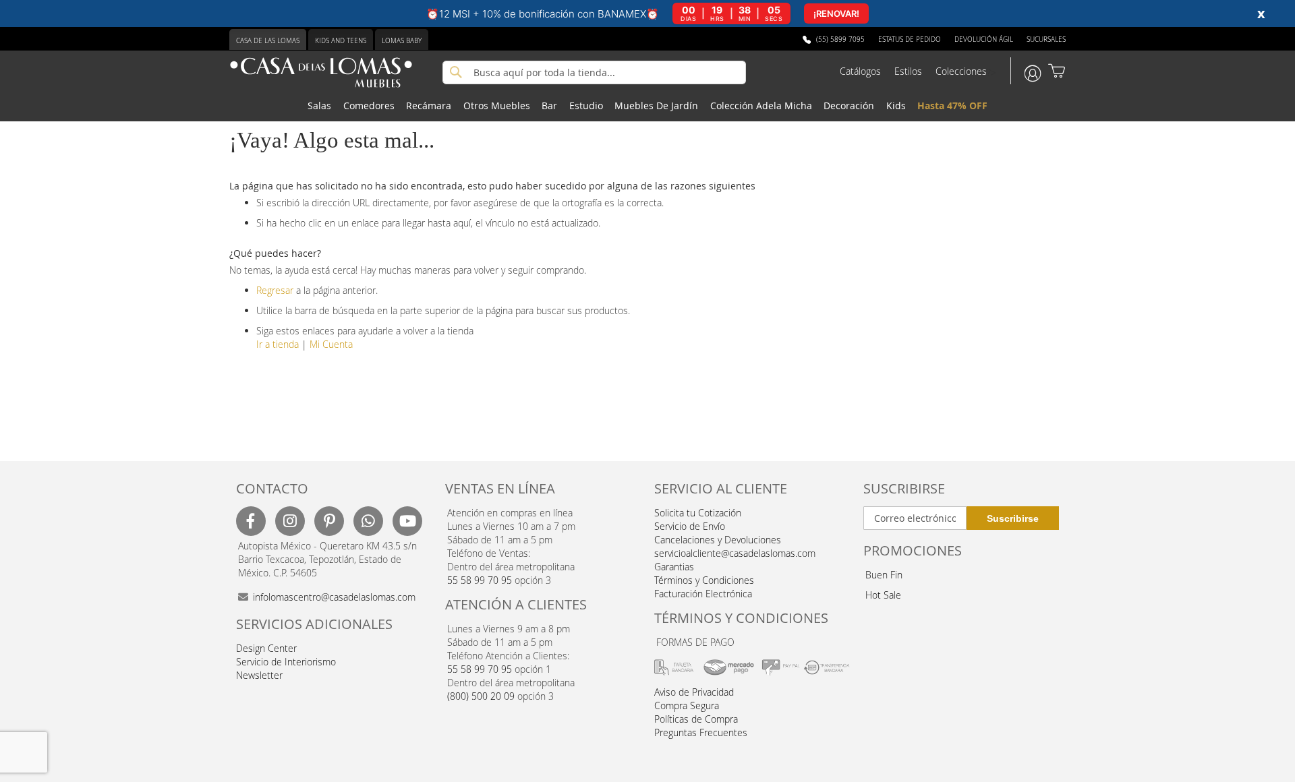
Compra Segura (686, 705)
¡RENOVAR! (836, 13)
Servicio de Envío (689, 526)
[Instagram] (290, 521)
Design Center (266, 648)
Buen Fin (883, 574)
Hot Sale (883, 595)
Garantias (674, 566)
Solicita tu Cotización (697, 512)
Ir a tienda (277, 344)
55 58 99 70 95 (479, 580)
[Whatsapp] (368, 521)
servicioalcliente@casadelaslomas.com (734, 553)
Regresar (274, 290)
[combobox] (594, 72)
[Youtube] (407, 521)
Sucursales (1046, 39)
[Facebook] (251, 521)
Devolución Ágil (983, 39)
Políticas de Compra (696, 719)
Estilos (908, 71)
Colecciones (961, 71)
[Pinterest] (329, 521)
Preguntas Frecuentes (700, 732)
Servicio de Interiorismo (286, 661)
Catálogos (860, 71)
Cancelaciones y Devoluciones (717, 539)
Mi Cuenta (331, 344)
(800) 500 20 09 (481, 696)
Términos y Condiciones (704, 580)
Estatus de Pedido (909, 39)
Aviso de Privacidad (694, 692)
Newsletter (259, 675)
